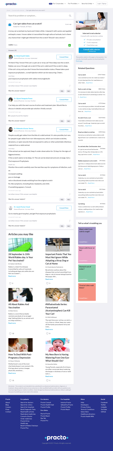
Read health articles (27, 412)
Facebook (104, 402)
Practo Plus (24, 428)
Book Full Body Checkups (29, 426)
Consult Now (63, 57)
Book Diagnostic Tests (28, 409)
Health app (24, 423)
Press (7, 409)
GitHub (103, 412)
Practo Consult (46, 402)
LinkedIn (104, 407)
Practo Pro (44, 420)
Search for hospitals (27, 407)
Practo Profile (45, 407)
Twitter (103, 405)
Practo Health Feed (47, 405)
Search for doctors (27, 402)
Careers (8, 407)
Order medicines (26, 419)
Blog (7, 405)
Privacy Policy (86, 407)
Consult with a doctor (18, 10)
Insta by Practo (66, 402)
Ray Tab (43, 418)
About (8, 402)
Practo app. (79, 61)
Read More (89, 83)
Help (82, 402)
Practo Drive (25, 421)
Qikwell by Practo (67, 405)
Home (8, 10)
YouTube (104, 409)
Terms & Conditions (87, 409)
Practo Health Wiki (87, 416)
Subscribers (85, 412)
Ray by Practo (45, 414)
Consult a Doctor (26, 416)
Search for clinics (26, 405)
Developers (85, 405)
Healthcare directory (88, 414)
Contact (8, 412)
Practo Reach (45, 416)
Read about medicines (28, 414)
